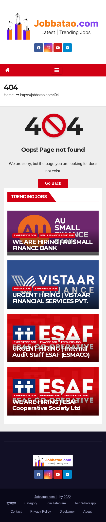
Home (9, 95)
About (87, 511)
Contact (16, 511)
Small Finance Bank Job (57, 235)
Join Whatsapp (85, 503)
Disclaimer (67, 511)
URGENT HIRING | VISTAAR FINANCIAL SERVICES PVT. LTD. (51, 301)
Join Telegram (56, 503)
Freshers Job (71, 342)
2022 (67, 497)
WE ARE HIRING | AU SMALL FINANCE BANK (52, 245)
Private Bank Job (76, 395)
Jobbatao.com (45, 497)
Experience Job (25, 235)
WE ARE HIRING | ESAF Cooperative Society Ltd (46, 405)
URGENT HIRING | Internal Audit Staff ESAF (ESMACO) (51, 351)
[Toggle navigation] (56, 70)
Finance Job (22, 288)
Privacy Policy (40, 511)
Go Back (53, 183)
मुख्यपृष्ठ (11, 503)
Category (30, 503)
